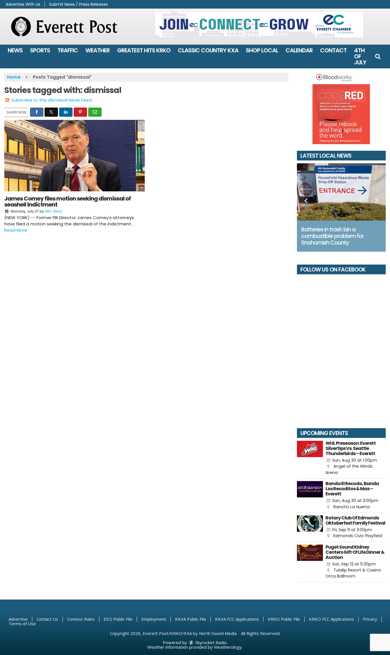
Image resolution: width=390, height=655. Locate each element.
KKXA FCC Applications (237, 619)
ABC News (53, 211)
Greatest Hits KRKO (143, 50)
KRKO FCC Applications (331, 619)
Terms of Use (22, 623)
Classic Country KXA (208, 50)
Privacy (370, 619)
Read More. (16, 230)
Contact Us (47, 619)
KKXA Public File (190, 619)
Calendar (299, 50)
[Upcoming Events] (310, 458)
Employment (153, 619)
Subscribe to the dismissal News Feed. (52, 100)
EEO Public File (118, 619)
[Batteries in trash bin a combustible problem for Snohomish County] (341, 192)
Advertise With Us (23, 4)
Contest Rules (81, 619)
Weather (97, 50)
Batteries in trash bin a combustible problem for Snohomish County (332, 236)
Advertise (18, 619)
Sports (40, 50)
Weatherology (228, 647)
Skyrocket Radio (210, 642)
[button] (378, 56)
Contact (333, 50)
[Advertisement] (259, 24)
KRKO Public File (284, 619)
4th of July (360, 56)
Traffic (67, 50)
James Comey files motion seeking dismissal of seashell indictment (67, 201)
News (15, 50)
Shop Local (262, 50)
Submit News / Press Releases (78, 4)
